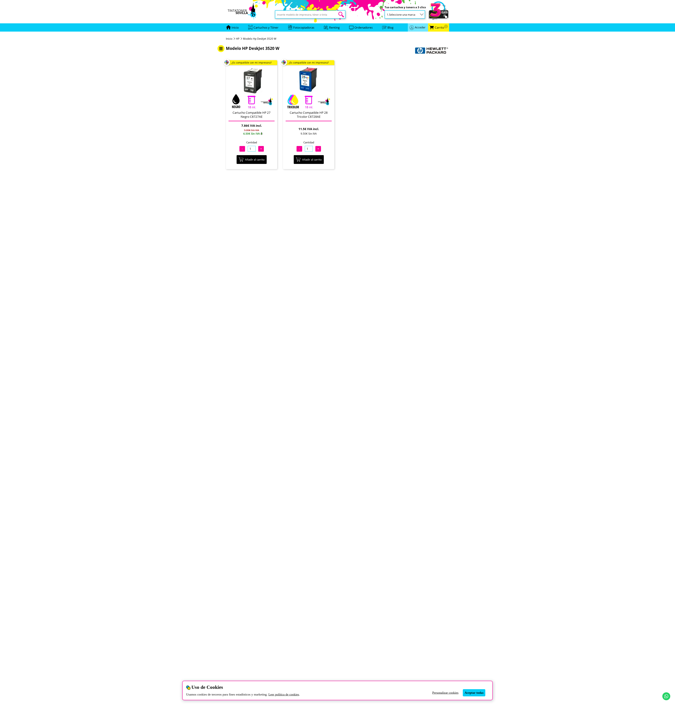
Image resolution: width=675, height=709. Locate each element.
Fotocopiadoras (303, 27)
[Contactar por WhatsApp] (666, 696)
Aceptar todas (474, 692)
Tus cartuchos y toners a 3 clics (405, 7)
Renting (334, 27)
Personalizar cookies (445, 692)
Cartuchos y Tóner (265, 27)
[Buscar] (341, 14)
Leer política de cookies (283, 694)
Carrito (440, 27)
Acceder (420, 27)
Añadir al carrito (255, 159)
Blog (390, 27)
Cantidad (251, 142)
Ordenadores (363, 27)
